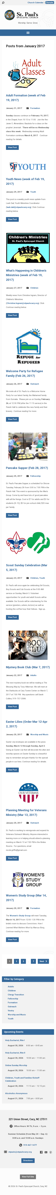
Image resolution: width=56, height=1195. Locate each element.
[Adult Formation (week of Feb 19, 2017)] (28, 86)
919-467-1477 (30, 1145)
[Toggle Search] (3, 3)
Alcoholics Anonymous (16, 1093)
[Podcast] (50, 1152)
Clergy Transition (16, 994)
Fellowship (35, 476)
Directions (28, 1160)
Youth (33, 192)
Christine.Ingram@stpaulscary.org (23, 303)
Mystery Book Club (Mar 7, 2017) (28, 667)
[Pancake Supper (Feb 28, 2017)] (28, 458)
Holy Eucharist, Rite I (15, 1040)
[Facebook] (41, 1152)
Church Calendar (35, 2)
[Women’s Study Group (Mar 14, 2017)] (28, 886)
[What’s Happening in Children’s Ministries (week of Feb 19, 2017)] (28, 261)
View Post (12, 147)
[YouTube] (46, 1152)
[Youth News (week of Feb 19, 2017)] (28, 169)
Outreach (34, 384)
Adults (33, 675)
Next (42, 961)
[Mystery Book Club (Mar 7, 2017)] (28, 658)
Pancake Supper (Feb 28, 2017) (27, 468)
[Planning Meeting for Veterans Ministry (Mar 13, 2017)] (28, 800)
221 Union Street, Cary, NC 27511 (28, 1119)
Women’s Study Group (20, 915)
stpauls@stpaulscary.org (20, 1152)
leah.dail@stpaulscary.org (19, 207)
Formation (35, 108)
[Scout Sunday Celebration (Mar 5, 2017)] (28, 556)
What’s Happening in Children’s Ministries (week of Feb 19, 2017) (26, 275)
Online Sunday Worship (16, 1065)
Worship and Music (39, 734)
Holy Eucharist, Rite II (15, 1053)
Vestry (11, 1010)
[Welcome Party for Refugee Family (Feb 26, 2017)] (28, 361)
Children (34, 288)
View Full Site (28, 1177)
